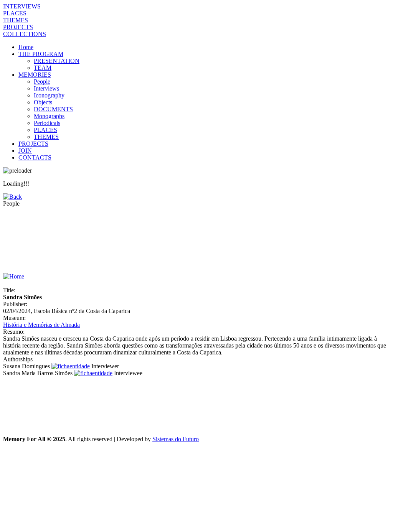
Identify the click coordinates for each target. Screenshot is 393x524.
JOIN (25, 150)
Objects (43, 102)
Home (25, 47)
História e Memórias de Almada (41, 324)
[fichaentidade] (70, 366)
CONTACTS (34, 157)
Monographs (49, 116)
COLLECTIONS (24, 34)
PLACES (14, 13)
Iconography (49, 95)
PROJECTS (18, 27)
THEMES (15, 20)
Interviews (46, 88)
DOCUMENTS (53, 109)
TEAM (42, 67)
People (42, 81)
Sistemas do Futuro (175, 439)
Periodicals (47, 123)
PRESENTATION (56, 61)
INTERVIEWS (22, 6)
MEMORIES (34, 74)
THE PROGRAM (40, 54)
